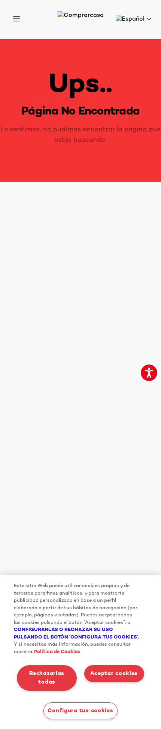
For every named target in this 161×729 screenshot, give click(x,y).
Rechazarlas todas (46, 678)
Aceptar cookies (114, 673)
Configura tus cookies (80, 711)
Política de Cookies (57, 652)
